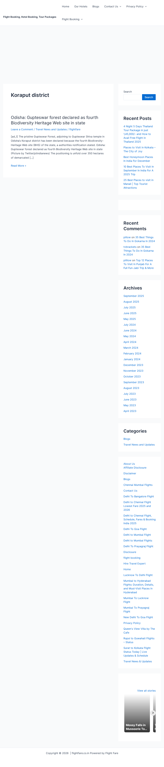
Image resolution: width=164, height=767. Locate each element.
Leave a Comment (22, 129)
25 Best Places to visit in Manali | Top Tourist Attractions (138, 183)
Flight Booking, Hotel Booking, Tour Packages (29, 16)
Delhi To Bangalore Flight (138, 496)
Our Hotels (80, 6)
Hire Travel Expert (134, 563)
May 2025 (129, 319)
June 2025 (129, 313)
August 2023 (131, 388)
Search (127, 91)
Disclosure (129, 552)
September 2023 (133, 382)
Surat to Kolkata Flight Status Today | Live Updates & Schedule (137, 651)
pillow (127, 237)
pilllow (127, 260)
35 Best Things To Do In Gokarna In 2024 (138, 250)
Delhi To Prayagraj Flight (138, 546)
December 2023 (133, 365)
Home (65, 6)
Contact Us (111, 6)
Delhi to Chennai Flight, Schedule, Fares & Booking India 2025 (139, 519)
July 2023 (129, 393)
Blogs (95, 6)
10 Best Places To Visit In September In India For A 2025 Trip (138, 170)
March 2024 (130, 347)
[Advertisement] (82, 49)
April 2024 (129, 342)
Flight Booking (70, 19)
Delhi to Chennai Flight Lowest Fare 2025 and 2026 (137, 506)
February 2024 (132, 353)
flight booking (131, 557)
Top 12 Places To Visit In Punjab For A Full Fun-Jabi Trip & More (138, 264)
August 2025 (131, 301)
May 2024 (129, 336)
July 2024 (129, 324)
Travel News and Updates (51, 129)
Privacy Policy (135, 6)
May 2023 (129, 405)
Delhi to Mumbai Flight (137, 534)
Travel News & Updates (137, 661)
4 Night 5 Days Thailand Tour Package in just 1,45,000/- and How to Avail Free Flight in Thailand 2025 (138, 134)
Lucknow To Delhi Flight (138, 575)
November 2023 (133, 370)
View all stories (146, 690)
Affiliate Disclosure (134, 467)
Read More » (18, 165)
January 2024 (131, 359)
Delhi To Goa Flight (135, 529)
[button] (119, 6)
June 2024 (129, 330)
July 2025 (129, 307)
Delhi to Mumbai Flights (137, 540)
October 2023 (132, 376)
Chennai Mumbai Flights (137, 484)
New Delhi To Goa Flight (138, 617)
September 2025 (133, 295)
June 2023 (129, 399)
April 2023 (129, 411)
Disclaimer (129, 473)
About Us (129, 463)
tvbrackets (129, 246)
